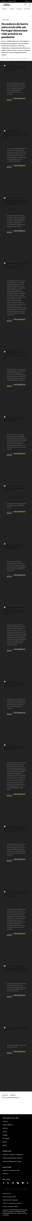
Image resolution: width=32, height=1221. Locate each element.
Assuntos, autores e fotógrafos (13, 1154)
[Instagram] (13, 1183)
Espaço (5, 1142)
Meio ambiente (8, 1125)
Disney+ (28, 1)
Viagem (11, 8)
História (27, 8)
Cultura (6, 19)
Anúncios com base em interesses (12, 1203)
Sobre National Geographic (10, 1200)
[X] (8, 1183)
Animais (19, 8)
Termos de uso (7, 1193)
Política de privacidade (9, 1196)
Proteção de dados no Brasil (10, 1206)
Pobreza (13, 1095)
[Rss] (28, 1183)
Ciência (4, 8)
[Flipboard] (18, 1183)
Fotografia (6, 1138)
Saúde (5, 1145)
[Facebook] (4, 1183)
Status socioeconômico (10, 1097)
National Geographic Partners (12, 1158)
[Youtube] (23, 1183)
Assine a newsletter (8, 1)
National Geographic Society (12, 1161)
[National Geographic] (2, 5)
